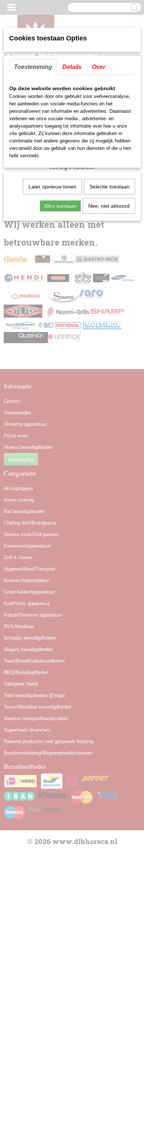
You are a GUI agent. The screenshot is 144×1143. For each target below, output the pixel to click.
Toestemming (33, 67)
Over (98, 67)
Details (72, 67)
